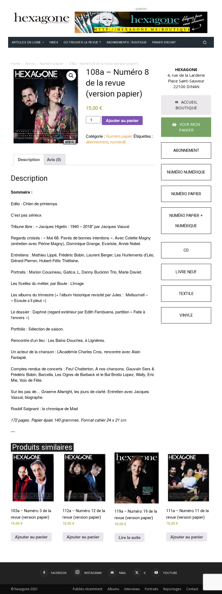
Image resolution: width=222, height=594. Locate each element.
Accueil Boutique (186, 104)
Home (15, 63)
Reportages (172, 589)
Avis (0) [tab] (54, 159)
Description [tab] (29, 159)
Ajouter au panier (122, 120)
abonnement (97, 142)
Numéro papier (52, 63)
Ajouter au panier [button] (31, 537)
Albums (113, 589)
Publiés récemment (87, 589)
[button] (205, 42)
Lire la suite (130, 537)
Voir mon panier (189, 127)
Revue (30, 63)
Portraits (151, 589)
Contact (192, 589)
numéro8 (118, 142)
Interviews (132, 589)
